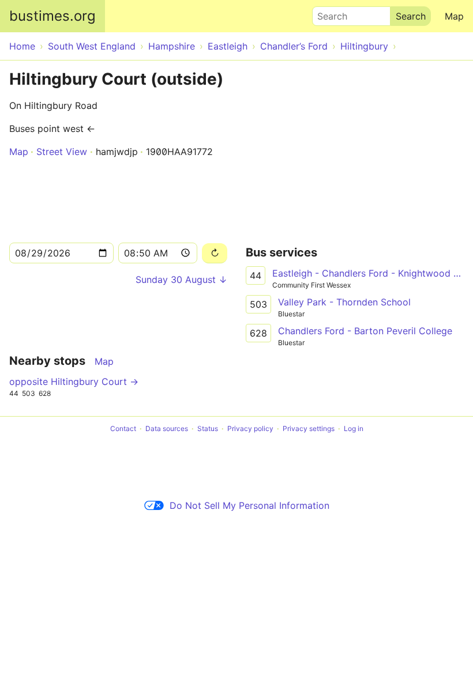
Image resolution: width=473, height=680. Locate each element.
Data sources (166, 428)
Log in (353, 428)
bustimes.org (52, 15)
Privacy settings (309, 428)
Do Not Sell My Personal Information (249, 505)
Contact (123, 428)
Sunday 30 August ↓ (181, 279)
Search (327, 13)
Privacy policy (250, 428)
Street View (61, 151)
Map (454, 16)
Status (207, 428)
